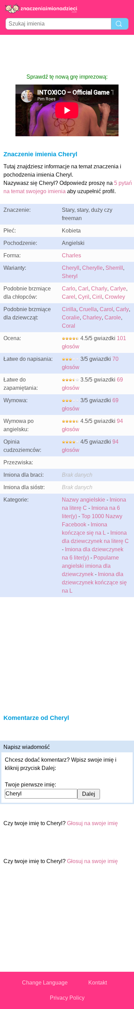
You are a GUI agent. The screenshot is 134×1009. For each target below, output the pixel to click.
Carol (106, 309)
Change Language (45, 983)
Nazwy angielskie (83, 500)
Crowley (115, 297)
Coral (68, 326)
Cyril (83, 297)
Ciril (97, 297)
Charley (92, 317)
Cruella (88, 309)
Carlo (68, 288)
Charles (71, 255)
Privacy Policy (67, 998)
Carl (83, 288)
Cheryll (70, 268)
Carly (122, 309)
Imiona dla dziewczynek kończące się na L (94, 582)
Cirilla (69, 309)
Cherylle (92, 268)
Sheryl (70, 276)
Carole (112, 317)
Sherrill (114, 268)
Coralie (71, 317)
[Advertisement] (67, 53)
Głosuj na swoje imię (92, 823)
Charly (99, 288)
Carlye (118, 288)
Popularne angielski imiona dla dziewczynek (90, 566)
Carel (68, 297)
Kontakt (97, 983)
